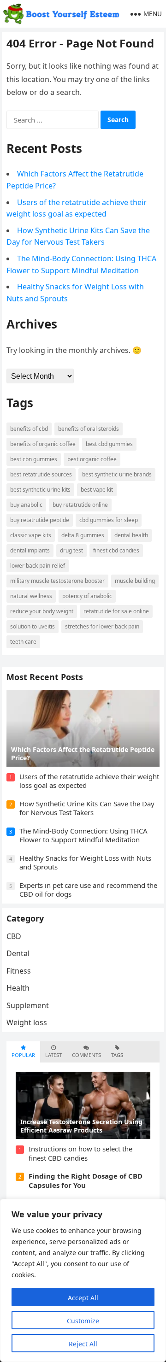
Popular (23, 1054)
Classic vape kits (30, 535)
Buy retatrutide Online (80, 505)
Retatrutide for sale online (116, 611)
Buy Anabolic (26, 505)
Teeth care (23, 642)
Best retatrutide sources (41, 474)
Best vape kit (97, 489)
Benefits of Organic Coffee (43, 444)
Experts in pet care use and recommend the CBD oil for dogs (88, 890)
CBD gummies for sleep (108, 520)
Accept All (83, 1297)
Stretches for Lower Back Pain (102, 626)
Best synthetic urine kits (40, 489)
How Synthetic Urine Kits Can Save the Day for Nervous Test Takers (86, 808)
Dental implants (30, 550)
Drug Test (71, 550)
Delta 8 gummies (82, 535)
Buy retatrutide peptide (39, 520)
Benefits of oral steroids (88, 429)
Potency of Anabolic (87, 596)
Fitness (18, 971)
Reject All (83, 1343)
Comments (86, 1054)
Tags (117, 1054)
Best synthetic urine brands (117, 474)
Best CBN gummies (33, 459)
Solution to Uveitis (32, 626)
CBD (13, 936)
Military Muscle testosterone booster (57, 581)
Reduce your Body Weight (41, 611)
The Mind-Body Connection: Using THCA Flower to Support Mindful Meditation (83, 835)
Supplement (27, 1005)
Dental (18, 953)
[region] (83, 1280)
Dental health (131, 535)
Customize (83, 1320)
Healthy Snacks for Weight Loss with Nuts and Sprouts (85, 862)
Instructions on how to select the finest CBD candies (80, 1153)
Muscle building (135, 581)
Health (18, 988)
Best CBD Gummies (109, 444)
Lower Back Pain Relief (37, 565)
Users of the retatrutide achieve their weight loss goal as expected (89, 781)
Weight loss (26, 1022)
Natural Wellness (31, 596)
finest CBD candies (116, 550)
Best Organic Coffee (92, 459)
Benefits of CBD (29, 429)
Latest (53, 1054)
